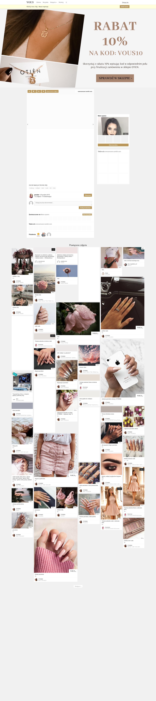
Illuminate (40, 344)
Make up (129, 265)
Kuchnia (62, 516)
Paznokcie (40, 331)
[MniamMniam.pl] (44, 235)
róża (54, 188)
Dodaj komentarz (85, 208)
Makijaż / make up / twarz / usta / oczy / (136, 464)
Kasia (106, 273)
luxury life (107, 274)
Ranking (61, 2)
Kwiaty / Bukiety (19, 282)
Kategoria (53, 2)
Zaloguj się (125, 2)
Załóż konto (124, 6)
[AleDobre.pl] (38, 235)
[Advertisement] (60, 107)
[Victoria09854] (49, 235)
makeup (31, 188)
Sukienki (85, 388)
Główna (38, 2)
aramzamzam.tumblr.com (85, 91)
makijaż (37, 188)
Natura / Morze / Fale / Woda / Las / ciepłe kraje (49, 301)
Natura (17, 510)
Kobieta (62, 262)
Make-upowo (45, 215)
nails (42, 188)
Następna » (78, 586)
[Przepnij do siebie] (29, 91)
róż (50, 188)
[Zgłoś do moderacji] (43, 91)
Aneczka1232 (41, 261)
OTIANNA (18, 281)
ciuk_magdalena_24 (132, 264)
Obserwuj (88, 195)
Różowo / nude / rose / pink (22, 452)
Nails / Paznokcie (109, 337)
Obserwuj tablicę (87, 214)
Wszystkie (45, 2)
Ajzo (17, 399)
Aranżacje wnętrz (20, 400)
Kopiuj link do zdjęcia (52, 91)
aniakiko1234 (64, 261)
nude (46, 188)
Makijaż (40, 262)
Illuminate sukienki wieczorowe (45, 346)
